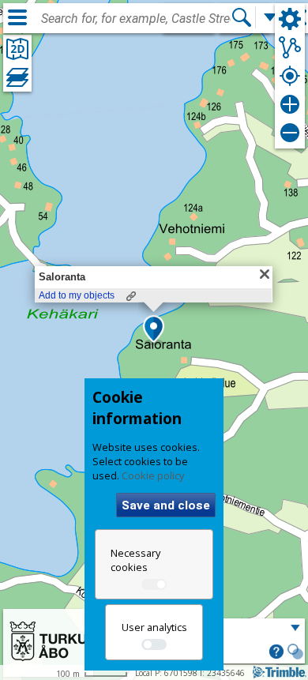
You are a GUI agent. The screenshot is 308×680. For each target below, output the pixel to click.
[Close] (264, 274)
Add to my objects (77, 295)
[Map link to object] (131, 296)
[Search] (241, 17)
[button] (153, 330)
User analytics (154, 627)
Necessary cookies (135, 560)
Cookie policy (153, 475)
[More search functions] (270, 17)
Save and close (166, 505)
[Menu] (17, 17)
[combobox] (136, 18)
